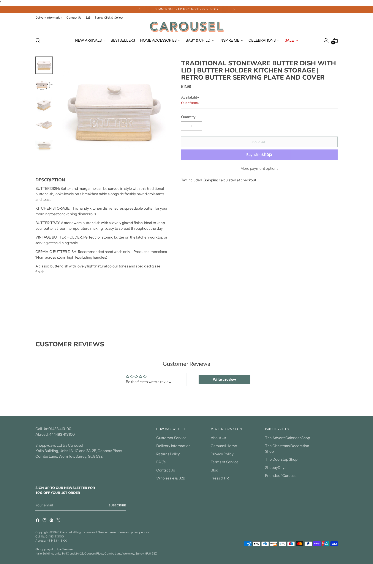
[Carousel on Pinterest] (51, 521)
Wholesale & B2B (170, 478)
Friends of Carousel (281, 475)
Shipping (211, 180)
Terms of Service (225, 462)
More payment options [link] (259, 168)
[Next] (234, 9)
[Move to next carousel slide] (334, 317)
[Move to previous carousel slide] (324, 317)
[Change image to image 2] (44, 85)
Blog (214, 470)
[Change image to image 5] (44, 144)
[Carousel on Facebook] (38, 521)
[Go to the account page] (326, 40)
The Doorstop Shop (281, 459)
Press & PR (220, 478)
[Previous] (139, 9)
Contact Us (165, 470)
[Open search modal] (37, 40)
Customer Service (171, 438)
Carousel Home (224, 446)
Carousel (66, 532)
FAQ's (161, 462)
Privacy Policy (222, 454)
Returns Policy (168, 454)
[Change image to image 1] (44, 65)
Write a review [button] (224, 379)
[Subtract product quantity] (185, 126)
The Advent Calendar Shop (287, 438)
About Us (218, 438)
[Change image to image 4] (44, 124)
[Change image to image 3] (44, 104)
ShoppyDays (275, 467)
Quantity (188, 117)
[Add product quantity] (198, 126)
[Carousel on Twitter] (58, 521)
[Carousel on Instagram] (44, 521)
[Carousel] (186, 27)
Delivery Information (173, 446)
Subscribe (117, 505)
